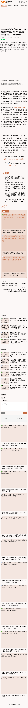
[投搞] (22, 2)
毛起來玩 (10, 5)
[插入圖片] (21, 413)
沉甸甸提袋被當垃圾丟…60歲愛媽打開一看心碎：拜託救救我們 (15, 183)
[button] (19, 2)
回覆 (25, 413)
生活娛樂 (21, 5)
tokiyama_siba (19, 108)
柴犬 (8, 206)
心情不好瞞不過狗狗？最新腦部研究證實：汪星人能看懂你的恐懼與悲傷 (15, 188)
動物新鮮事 (4, 5)
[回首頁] (6, 2)
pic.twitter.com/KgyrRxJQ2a (14, 159)
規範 (3, 413)
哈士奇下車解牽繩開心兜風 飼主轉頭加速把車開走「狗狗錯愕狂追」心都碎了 (15, 195)
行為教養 (16, 5)
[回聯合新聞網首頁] (3, 2)
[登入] (24, 2)
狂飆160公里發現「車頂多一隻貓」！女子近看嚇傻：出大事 (14, 200)
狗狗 (3, 206)
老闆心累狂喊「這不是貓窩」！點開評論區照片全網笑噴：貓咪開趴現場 (15, 178)
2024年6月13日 (14, 165)
